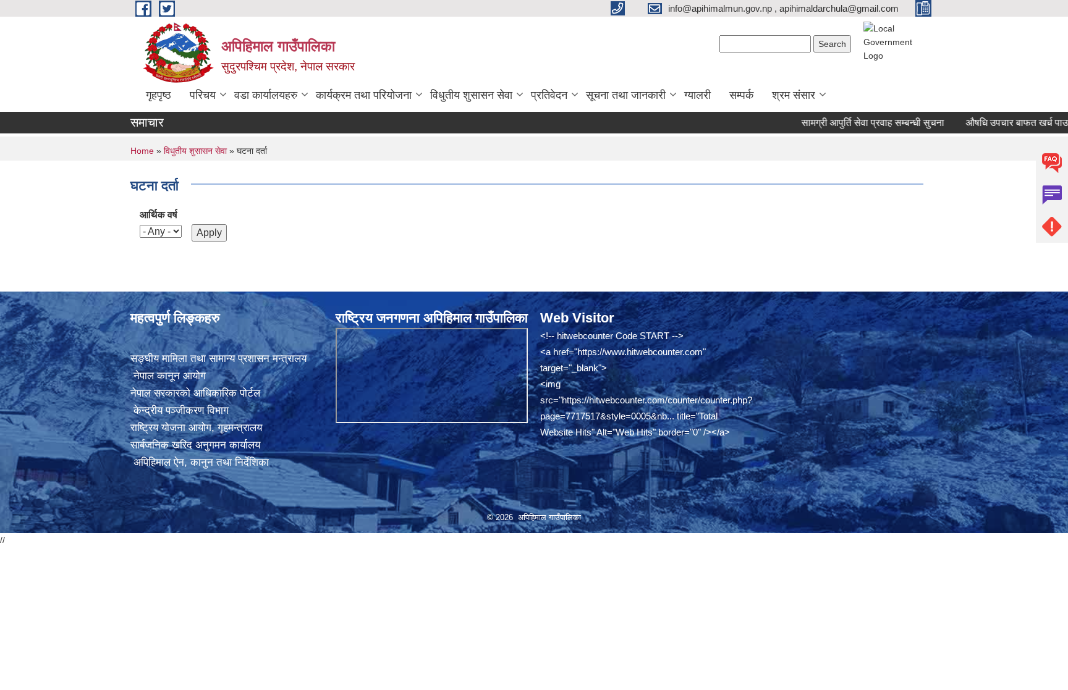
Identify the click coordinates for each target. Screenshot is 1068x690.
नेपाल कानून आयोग (168, 376)
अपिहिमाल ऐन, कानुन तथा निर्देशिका (199, 462)
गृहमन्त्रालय (240, 428)
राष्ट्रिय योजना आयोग (170, 428)
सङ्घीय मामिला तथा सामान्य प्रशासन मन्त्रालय (218, 358)
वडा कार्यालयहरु (265, 95)
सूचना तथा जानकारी (626, 95)
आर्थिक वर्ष (158, 214)
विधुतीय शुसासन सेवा (471, 95)
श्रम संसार (793, 95)
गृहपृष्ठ (158, 95)
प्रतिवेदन (549, 95)
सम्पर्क (741, 95)
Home (142, 151)
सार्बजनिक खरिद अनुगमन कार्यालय (195, 445)
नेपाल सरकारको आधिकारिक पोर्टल (195, 393)
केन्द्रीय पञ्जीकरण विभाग (179, 410)
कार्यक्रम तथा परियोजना (364, 95)
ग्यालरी (697, 95)
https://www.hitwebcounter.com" (641, 352)
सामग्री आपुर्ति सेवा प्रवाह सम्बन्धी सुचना (854, 122)
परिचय (203, 95)
